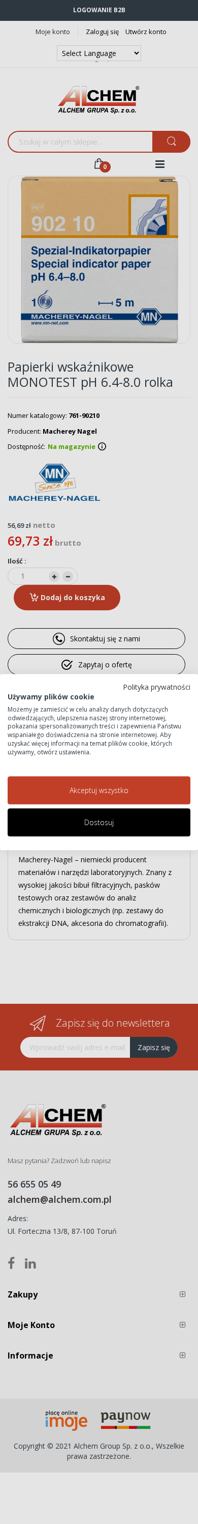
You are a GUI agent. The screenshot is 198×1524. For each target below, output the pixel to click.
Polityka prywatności (156, 687)
